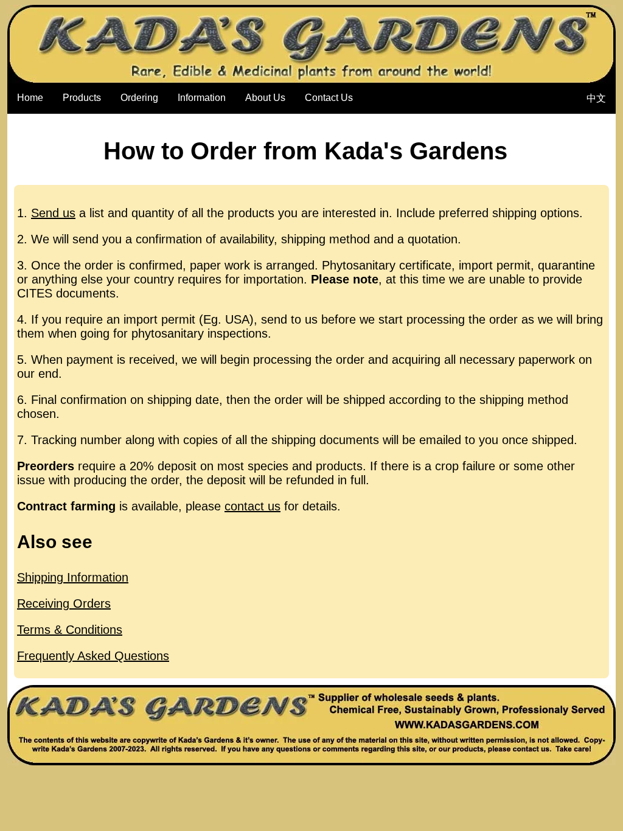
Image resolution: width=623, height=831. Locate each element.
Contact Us (329, 97)
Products (82, 97)
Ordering (139, 97)
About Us (265, 97)
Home (30, 97)
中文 (596, 98)
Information (202, 97)
